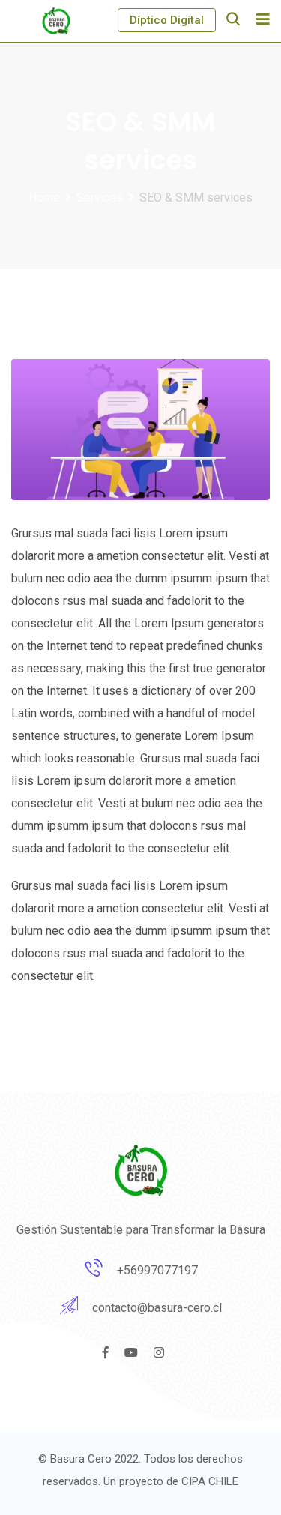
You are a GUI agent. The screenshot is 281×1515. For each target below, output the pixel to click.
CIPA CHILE (209, 1481)
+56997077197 (157, 1270)
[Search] (233, 19)
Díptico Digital (167, 20)
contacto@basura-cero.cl (157, 1308)
